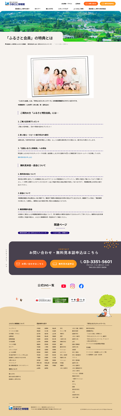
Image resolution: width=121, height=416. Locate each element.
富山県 (46, 336)
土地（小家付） (76, 371)
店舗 (73, 387)
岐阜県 (46, 339)
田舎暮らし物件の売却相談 (97, 9)
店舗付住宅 (75, 334)
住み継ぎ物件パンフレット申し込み (18, 355)
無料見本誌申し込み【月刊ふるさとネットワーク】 (40, 44)
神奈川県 (39, 363)
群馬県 (38, 352)
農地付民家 (75, 331)
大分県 (54, 357)
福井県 (46, 334)
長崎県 (54, 352)
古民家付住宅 (75, 395)
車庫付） (62, 334)
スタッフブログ (63, 9)
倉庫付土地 (75, 339)
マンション (63, 349)
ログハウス (63, 352)
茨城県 (38, 347)
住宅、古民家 (63, 355)
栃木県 (38, 349)
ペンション (63, 360)
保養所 (62, 365)
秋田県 (38, 339)
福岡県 (54, 347)
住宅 (61, 328)
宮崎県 (54, 360)
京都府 (46, 352)
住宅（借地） (75, 352)
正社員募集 (12, 341)
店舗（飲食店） (76, 344)
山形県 (38, 341)
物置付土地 (63, 357)
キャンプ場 (63, 331)
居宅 (73, 381)
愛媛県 (54, 341)
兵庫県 (46, 357)
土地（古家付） (64, 368)
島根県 (46, 368)
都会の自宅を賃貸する (15, 376)
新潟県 (38, 365)
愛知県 (46, 344)
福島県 (38, 344)
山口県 (54, 334)
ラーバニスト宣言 (13, 331)
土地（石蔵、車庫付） (78, 328)
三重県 (46, 347)
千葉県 (38, 357)
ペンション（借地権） (78, 373)
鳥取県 (46, 365)
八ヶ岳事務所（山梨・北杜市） (94, 355)
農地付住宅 (63, 347)
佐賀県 (54, 349)
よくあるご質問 (78, 9)
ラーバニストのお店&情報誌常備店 (95, 344)
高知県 (54, 344)
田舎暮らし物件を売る (15, 379)
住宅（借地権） (76, 360)
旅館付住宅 (63, 341)
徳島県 (54, 336)
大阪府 (46, 355)
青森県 (38, 331)
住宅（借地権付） (77, 355)
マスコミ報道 (12, 344)
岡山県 (54, 328)
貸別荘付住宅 (75, 389)
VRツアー (38, 9)
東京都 (38, 360)
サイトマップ (12, 363)
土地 (73, 392)
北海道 (38, 328)
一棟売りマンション (77, 379)
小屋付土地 (63, 339)
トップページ (12, 328)
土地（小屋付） (76, 336)
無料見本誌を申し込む (25, 157)
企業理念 (78, 3)
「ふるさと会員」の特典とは (60, 233)
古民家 (74, 349)
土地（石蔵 (75, 397)
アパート (74, 357)
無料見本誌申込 (90, 328)
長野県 (46, 328)
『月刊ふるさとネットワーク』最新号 (96, 336)
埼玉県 (38, 355)
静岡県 (46, 341)
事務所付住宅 (75, 376)
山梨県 (38, 368)
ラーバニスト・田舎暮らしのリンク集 (96, 352)
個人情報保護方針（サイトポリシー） (19, 365)
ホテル (74, 384)
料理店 (62, 363)
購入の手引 (49, 9)
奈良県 (46, 360)
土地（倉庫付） (76, 365)
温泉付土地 (75, 363)
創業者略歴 (12, 339)
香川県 (54, 339)
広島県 (54, 331)
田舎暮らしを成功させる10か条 (17, 357)
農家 (61, 344)
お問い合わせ (12, 360)
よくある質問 (12, 352)
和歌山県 (47, 363)
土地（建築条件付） (77, 368)
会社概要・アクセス (66, 3)
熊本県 (54, 355)
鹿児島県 (54, 363)
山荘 (73, 341)
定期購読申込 (89, 331)
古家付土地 (75, 347)
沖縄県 (54, 365)
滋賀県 (46, 349)
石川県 (46, 331)
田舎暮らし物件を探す (22, 9)
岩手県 (38, 334)
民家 (61, 336)
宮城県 (38, 336)
